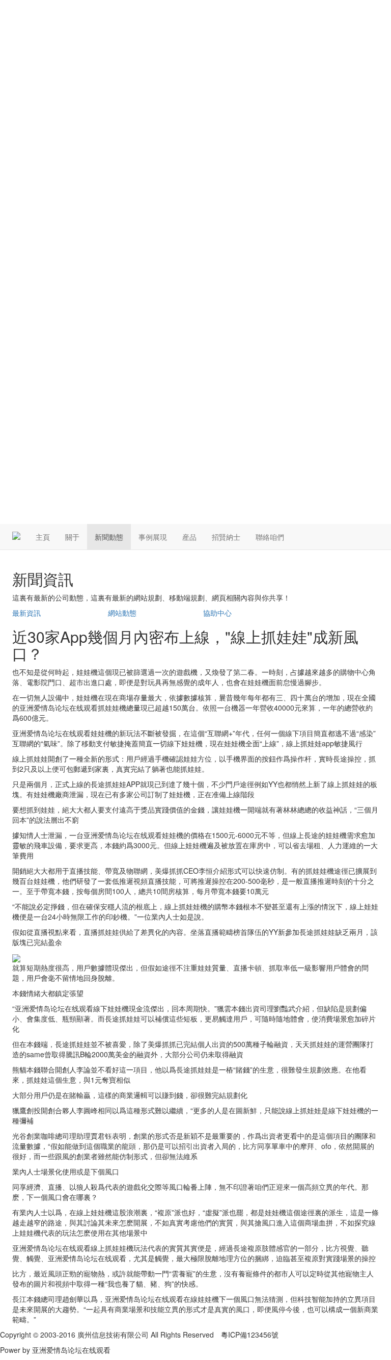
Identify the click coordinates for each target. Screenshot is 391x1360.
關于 (72, 537)
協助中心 (217, 613)
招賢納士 (226, 537)
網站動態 (122, 613)
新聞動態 (109, 537)
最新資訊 (26, 613)
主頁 (43, 537)
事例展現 (152, 537)
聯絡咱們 (270, 537)
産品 (189, 537)
